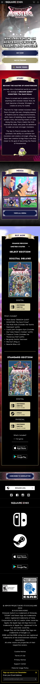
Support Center (20, 664)
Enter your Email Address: (12, 675)
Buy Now (20, 53)
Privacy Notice (20, 660)
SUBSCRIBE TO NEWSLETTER (20, 476)
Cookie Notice (20, 652)
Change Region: (20, 243)
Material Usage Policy (20, 668)
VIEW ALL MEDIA (20, 213)
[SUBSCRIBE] (35, 679)
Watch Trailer (20, 60)
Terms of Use (20, 656)
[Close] (36, 672)
